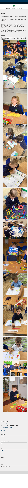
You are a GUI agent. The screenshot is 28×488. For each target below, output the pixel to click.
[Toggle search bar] (27, 1)
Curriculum (12, 11)
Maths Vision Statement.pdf (6, 415)
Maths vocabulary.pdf (5, 423)
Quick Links (14, 2)
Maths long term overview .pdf (6, 419)
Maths (16, 11)
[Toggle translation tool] (25, 1)
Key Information (7, 11)
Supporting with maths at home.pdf (7, 427)
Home (2, 11)
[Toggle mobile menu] (1, 1)
